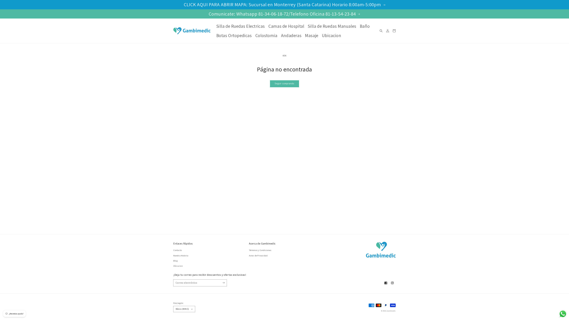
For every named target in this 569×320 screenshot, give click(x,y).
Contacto (177, 250)
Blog (175, 260)
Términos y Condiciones (260, 250)
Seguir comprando (284, 83)
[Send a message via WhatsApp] (563, 314)
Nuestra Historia (180, 255)
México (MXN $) (182, 309)
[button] (381, 31)
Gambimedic (391, 311)
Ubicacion (178, 266)
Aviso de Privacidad (258, 255)
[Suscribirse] (223, 283)
